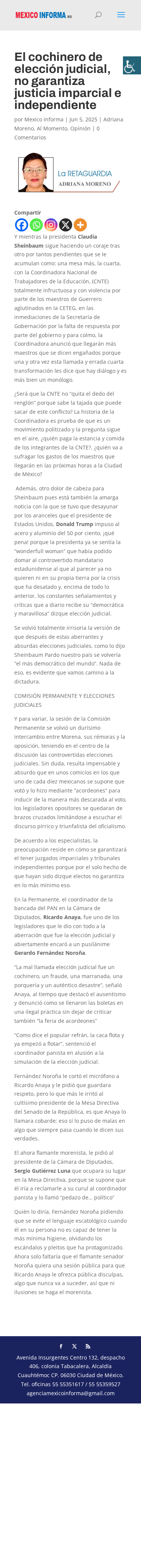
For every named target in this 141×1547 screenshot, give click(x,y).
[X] (65, 224)
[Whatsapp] (36, 224)
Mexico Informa (44, 119)
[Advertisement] (70, 1473)
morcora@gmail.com (40, 1306)
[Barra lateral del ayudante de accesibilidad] (132, 65)
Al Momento (52, 128)
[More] (80, 224)
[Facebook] (21, 224)
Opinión (80, 128)
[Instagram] (51, 224)
